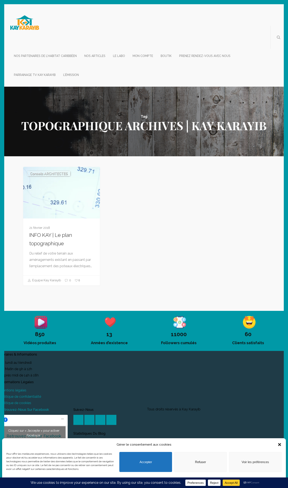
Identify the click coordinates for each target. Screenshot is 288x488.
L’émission (71, 75)
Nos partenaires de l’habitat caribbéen (45, 56)
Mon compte (143, 56)
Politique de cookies (15, 403)
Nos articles (94, 56)
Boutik (166, 56)
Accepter (146, 462)
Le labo (119, 56)
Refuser (200, 462)
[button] (279, 444)
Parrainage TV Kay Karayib (35, 75)
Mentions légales (13, 390)
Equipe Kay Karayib (46, 280)
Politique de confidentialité (20, 397)
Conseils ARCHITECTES (49, 173)
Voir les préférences (255, 462)
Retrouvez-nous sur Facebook (24, 410)
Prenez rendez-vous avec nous (204, 56)
